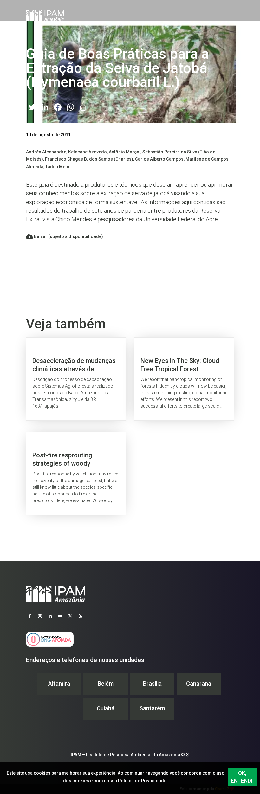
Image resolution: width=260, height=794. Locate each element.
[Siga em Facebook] (30, 616)
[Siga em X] (70, 616)
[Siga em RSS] (80, 616)
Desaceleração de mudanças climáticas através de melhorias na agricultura (76, 379)
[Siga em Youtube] (60, 616)
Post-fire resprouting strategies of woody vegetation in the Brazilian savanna (76, 473)
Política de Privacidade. (143, 780)
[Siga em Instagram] (40, 616)
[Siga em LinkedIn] (50, 616)
